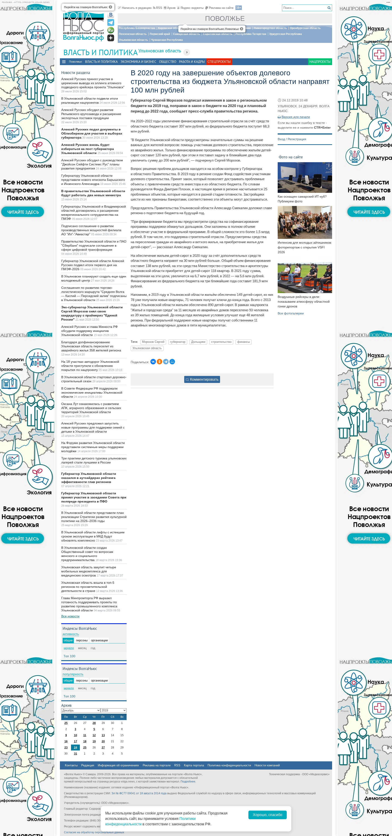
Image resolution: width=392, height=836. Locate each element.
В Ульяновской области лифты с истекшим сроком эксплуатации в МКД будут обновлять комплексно (93, 536)
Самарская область (186, 34)
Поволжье (225, 18)
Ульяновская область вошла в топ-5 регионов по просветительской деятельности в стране (87, 587)
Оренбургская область (305, 28)
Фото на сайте (291, 156)
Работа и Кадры (192, 61)
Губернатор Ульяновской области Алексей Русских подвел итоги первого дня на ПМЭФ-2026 (92, 265)
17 (75, 741)
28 (94, 723)
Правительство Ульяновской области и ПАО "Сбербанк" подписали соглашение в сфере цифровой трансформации (93, 245)
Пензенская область (133, 34)
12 (94, 735)
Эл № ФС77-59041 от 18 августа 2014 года (139, 793)
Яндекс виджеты (192, 8)
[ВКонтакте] (153, 361)
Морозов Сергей (153, 341)
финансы (243, 341)
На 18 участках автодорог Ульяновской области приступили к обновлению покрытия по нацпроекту (90, 366)
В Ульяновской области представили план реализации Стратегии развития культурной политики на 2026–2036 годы (94, 517)
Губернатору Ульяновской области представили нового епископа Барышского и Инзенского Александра (93, 180)
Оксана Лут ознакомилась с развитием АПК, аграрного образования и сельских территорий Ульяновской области (91, 408)
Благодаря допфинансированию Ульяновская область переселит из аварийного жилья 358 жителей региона (91, 346)
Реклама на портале (157, 765)
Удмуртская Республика (285, 34)
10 (75, 735)
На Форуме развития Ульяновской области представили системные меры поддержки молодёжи (93, 447)
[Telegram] (166, 361)
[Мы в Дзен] (110, 37)
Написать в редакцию (137, 8)
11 (84, 735)
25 (66, 723)
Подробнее (188, 781)
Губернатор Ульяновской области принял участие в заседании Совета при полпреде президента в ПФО (93, 497)
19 (94, 741)
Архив (171, 8)
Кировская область (171, 28)
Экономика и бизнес (138, 61)
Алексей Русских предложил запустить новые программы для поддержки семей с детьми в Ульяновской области (93, 427)
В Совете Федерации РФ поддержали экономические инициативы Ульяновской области (91, 392)
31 (75, 753)
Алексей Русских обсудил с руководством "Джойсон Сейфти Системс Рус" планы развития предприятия (92, 164)
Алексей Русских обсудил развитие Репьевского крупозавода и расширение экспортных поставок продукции (91, 114)
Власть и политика (101, 61)
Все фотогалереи (291, 313)
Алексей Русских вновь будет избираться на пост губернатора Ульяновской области (87, 149)
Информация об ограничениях (118, 765)
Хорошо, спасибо (267, 815)
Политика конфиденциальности (229, 765)
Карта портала (194, 765)
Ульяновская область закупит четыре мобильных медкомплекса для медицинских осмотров (88, 571)
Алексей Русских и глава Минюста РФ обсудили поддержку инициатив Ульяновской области (89, 331)
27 (103, 747)
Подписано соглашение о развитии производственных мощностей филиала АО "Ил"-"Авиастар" (91, 230)
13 (103, 735)
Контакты (71, 765)
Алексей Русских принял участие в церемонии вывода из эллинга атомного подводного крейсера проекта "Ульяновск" (92, 83)
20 (103, 741)
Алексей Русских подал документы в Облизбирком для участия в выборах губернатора (91, 133)
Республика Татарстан (250, 34)
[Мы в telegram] (110, 22)
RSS (159, 8)
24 (75, 747)
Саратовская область (217, 34)
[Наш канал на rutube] (110, 30)
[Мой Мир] (172, 361)
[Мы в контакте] (110, 14)
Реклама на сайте (221, 8)
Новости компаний (267, 765)
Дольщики (198, 341)
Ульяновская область (133, 40)
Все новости (70, 616)
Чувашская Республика (167, 40)
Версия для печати (296, 117)
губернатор (177, 341)
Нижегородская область (270, 28)
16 (66, 741)
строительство (221, 341)
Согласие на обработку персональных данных (94, 832)
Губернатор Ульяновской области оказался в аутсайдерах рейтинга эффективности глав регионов (88, 478)
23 (66, 747)
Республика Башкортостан (137, 28)
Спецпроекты (219, 61)
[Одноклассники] (159, 361)
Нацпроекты (320, 61)
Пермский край (160, 34)
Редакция (87, 765)
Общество (167, 61)
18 (84, 741)
